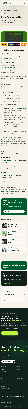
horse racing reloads (6, 88)
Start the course (10, 211)
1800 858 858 (7, 396)
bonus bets (22, 108)
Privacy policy (4, 383)
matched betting (10, 67)
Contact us (17, 371)
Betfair (13, 145)
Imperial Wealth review (19, 378)
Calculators (3, 375)
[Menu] (25, 3)
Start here (3, 369)
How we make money (5, 388)
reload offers (4, 58)
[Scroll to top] (25, 406)
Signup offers (3, 371)
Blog (2, 378)
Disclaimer (3, 386)
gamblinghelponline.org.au (18, 396)
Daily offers (3, 373)
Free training (17, 369)
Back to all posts (7, 257)
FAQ (16, 373)
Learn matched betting (7, 361)
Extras (16, 375)
